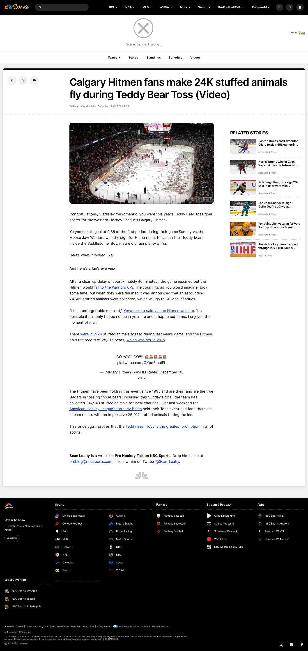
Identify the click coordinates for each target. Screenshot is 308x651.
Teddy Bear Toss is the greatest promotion (163, 426)
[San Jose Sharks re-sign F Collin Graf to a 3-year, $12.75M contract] (243, 208)
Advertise (9, 626)
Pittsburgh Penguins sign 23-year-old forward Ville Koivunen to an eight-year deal (279, 184)
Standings (153, 57)
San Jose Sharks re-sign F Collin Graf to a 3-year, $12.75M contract (276, 204)
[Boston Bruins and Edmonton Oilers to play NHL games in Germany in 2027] (243, 146)
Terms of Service (160, 626)
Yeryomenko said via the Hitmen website (159, 310)
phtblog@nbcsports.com (90, 461)
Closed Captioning (34, 626)
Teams (112, 57)
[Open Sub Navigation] (116, 7)
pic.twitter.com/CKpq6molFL (141, 362)
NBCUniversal (23, 632)
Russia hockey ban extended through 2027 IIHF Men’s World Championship (278, 246)
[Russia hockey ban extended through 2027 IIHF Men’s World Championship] (243, 249)
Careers (19, 626)
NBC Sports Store (60, 626)
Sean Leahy (78, 106)
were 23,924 (91, 334)
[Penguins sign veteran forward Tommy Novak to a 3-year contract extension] (243, 229)
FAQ (47, 626)
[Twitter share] (23, 80)
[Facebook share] (11, 80)
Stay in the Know (15, 520)
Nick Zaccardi (265, 255)
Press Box (76, 626)
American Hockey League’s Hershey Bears (105, 409)
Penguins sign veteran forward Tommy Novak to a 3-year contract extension (279, 225)
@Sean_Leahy (167, 461)
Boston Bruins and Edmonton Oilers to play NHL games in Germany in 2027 (278, 142)
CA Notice (144, 626)
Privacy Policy (103, 626)
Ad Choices (88, 626)
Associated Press (267, 152)
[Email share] (34, 80)
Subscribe (12, 538)
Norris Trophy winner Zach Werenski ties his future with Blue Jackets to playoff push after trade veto (277, 163)
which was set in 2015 (145, 340)
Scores (133, 57)
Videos (195, 57)
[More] (279, 7)
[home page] (17, 7)
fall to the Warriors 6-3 (113, 287)
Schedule (175, 57)
